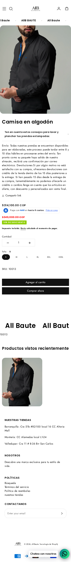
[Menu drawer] (4, 8)
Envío (23, 228)
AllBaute (35, 544)
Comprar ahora (35, 291)
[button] (11, 8)
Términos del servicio (17, 487)
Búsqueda (10, 483)
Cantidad (6, 236)
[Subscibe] (62, 513)
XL (38, 257)
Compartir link (13, 195)
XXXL (61, 257)
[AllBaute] (35, 8)
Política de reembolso (17, 491)
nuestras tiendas (14, 495)
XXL (48, 257)
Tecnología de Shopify (49, 544)
